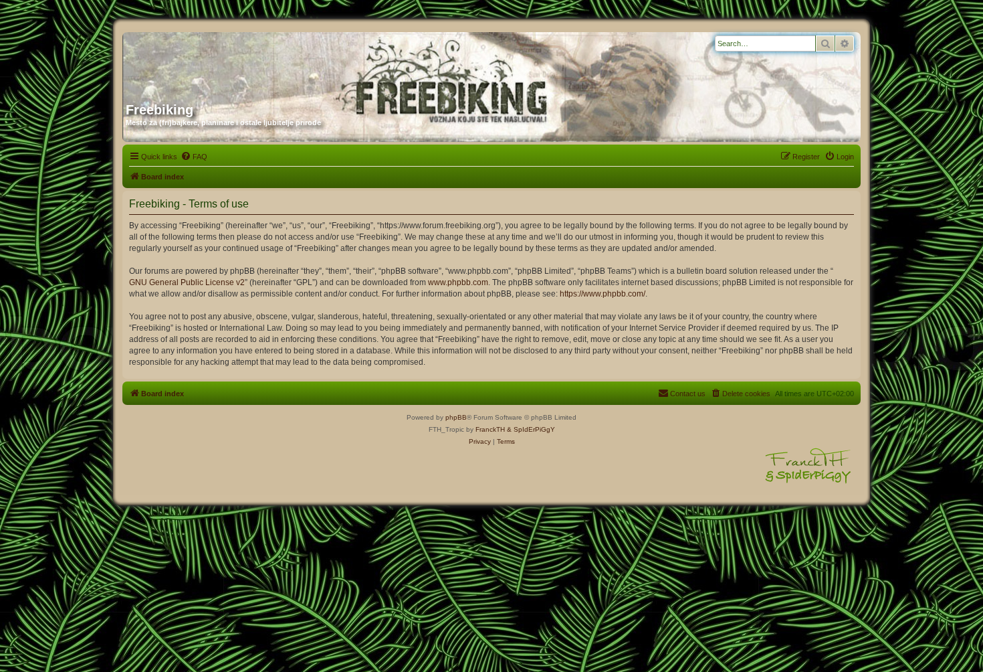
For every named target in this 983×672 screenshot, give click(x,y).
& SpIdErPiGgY (531, 429)
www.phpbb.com (458, 282)
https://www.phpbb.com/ (602, 294)
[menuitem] (194, 157)
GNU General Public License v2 (187, 282)
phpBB (456, 417)
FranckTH (490, 429)
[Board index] (254, 62)
